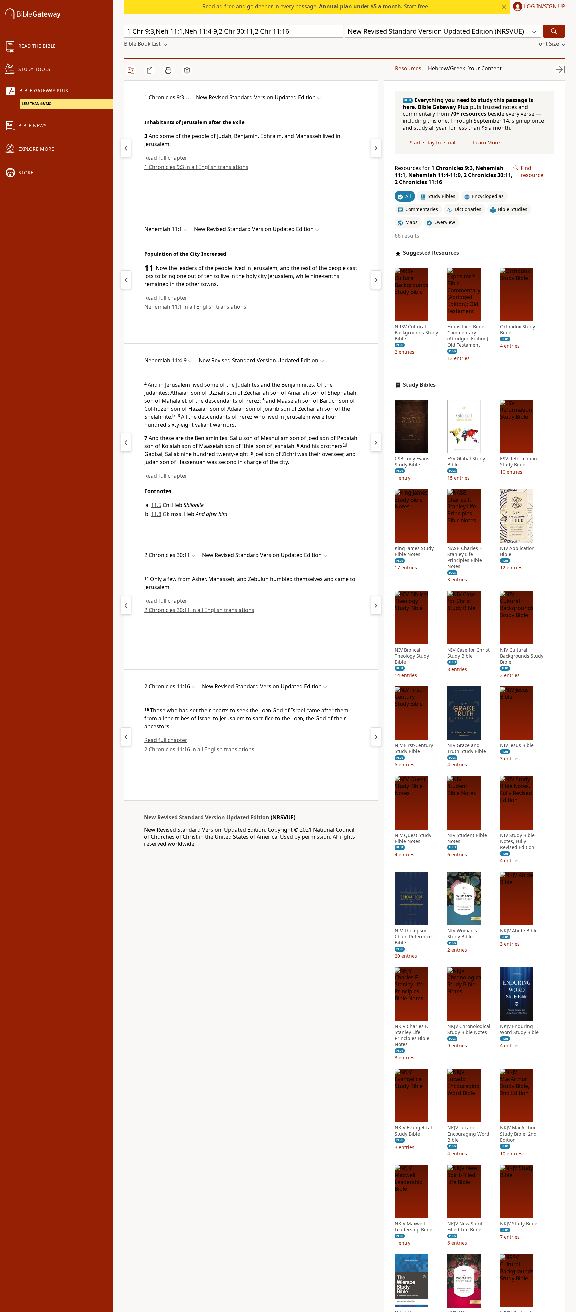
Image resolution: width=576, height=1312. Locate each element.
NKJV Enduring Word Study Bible (519, 1029)
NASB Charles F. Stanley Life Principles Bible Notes (465, 557)
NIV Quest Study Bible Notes (413, 838)
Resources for (454, 175)
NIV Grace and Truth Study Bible (466, 749)
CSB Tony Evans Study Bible (412, 462)
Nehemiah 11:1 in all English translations (195, 306)
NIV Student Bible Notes (467, 838)
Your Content (485, 68)
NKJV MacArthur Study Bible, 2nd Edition (518, 1134)
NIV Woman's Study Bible (462, 934)
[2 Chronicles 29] (126, 605)
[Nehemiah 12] (376, 279)
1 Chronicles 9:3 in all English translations (196, 167)
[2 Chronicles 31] (376, 605)
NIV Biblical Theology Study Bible (412, 656)
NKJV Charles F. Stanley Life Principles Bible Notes (412, 1035)
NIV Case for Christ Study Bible (468, 653)
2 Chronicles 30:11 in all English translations (199, 610)
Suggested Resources (431, 253)
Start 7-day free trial (432, 142)
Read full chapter (165, 157)
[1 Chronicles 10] (376, 148)
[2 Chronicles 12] (376, 736)
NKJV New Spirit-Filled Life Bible (465, 1227)
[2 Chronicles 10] (126, 736)
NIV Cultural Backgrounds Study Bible (521, 656)
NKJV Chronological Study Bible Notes (468, 1029)
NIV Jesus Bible (517, 746)
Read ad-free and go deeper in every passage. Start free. (315, 6)
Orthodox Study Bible (517, 330)
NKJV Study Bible (518, 1224)
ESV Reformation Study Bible (518, 462)
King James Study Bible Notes (414, 551)
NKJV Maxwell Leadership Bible (413, 1227)
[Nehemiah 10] (126, 279)
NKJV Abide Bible (519, 931)
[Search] (554, 31)
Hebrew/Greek (446, 68)
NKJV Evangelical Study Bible (413, 1131)
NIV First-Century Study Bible (414, 749)
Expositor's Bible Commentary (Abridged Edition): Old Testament (468, 336)
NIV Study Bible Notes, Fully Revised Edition (517, 841)
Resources (408, 68)
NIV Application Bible (517, 551)
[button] (537, 7)
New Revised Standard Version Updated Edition (206, 817)
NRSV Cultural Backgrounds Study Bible (416, 333)
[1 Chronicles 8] (126, 148)
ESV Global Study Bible (466, 462)
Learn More (486, 142)
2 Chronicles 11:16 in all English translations (199, 749)
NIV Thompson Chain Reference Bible (413, 937)
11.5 (156, 505)
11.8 (156, 514)
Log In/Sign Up (544, 6)
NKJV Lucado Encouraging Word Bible (468, 1134)
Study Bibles (419, 384)
